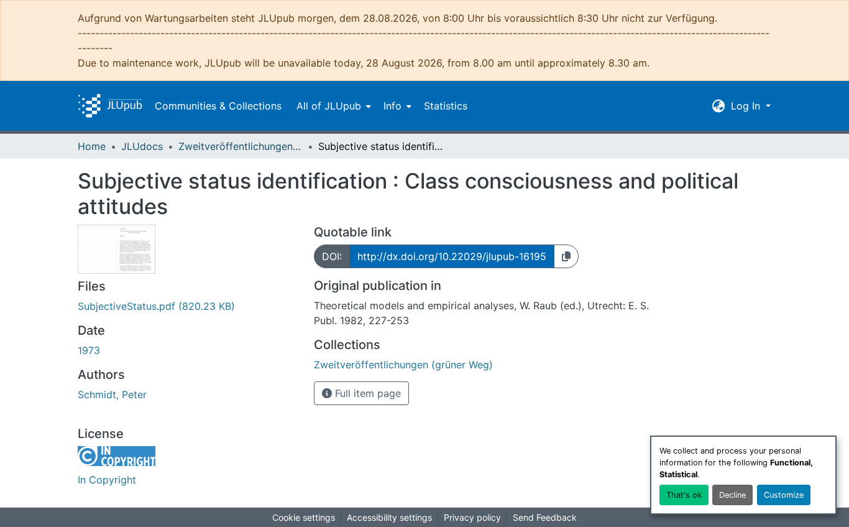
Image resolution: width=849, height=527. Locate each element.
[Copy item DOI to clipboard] (566, 256)
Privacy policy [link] (472, 517)
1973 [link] (89, 350)
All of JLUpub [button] (328, 106)
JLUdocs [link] (142, 146)
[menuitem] (332, 106)
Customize (784, 495)
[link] (188, 306)
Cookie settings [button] (303, 517)
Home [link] (92, 146)
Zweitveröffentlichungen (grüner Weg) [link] (240, 146)
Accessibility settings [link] (389, 517)
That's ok (684, 495)
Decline (732, 495)
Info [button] (392, 106)
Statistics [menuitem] (445, 106)
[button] (110, 105)
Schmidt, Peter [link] (112, 394)
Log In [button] (747, 106)
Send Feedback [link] (545, 517)
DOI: (332, 256)
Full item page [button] (366, 393)
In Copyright (107, 479)
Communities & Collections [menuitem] (218, 106)
